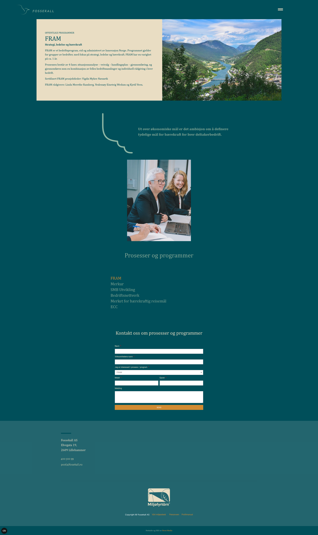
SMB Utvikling (123, 289)
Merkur (117, 283)
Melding (118, 388)
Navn (117, 346)
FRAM (116, 278)
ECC (114, 306)
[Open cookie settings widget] (4, 531)
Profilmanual (187, 514)
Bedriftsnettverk (125, 295)
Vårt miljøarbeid (159, 514)
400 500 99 (67, 458)
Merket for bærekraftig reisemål (138, 301)
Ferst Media (167, 530)
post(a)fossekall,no (71, 464)
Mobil (117, 378)
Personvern (174, 514)
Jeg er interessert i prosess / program (131, 367)
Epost (162, 378)
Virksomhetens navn (124, 357)
